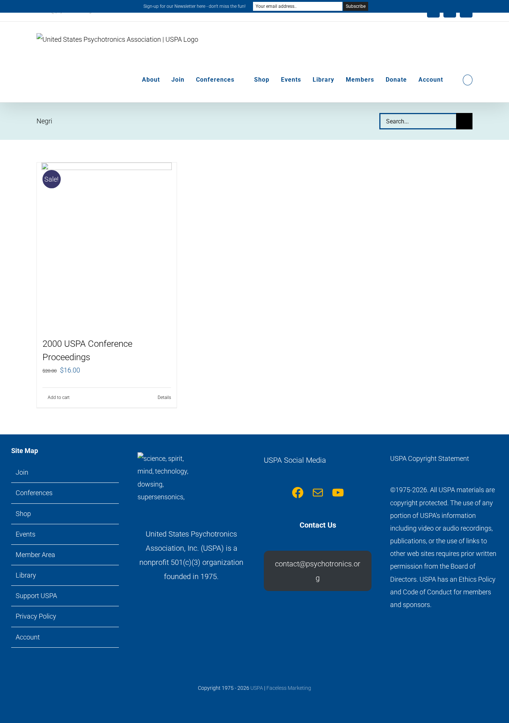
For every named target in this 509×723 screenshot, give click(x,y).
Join (22, 472)
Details (164, 397)
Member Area (35, 555)
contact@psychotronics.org (317, 570)
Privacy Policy (36, 616)
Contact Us (318, 525)
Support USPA (36, 596)
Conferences (34, 493)
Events (25, 534)
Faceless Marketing (288, 688)
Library (26, 575)
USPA (256, 688)
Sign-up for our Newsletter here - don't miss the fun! (194, 6)
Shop (23, 514)
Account (28, 637)
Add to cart (59, 397)
